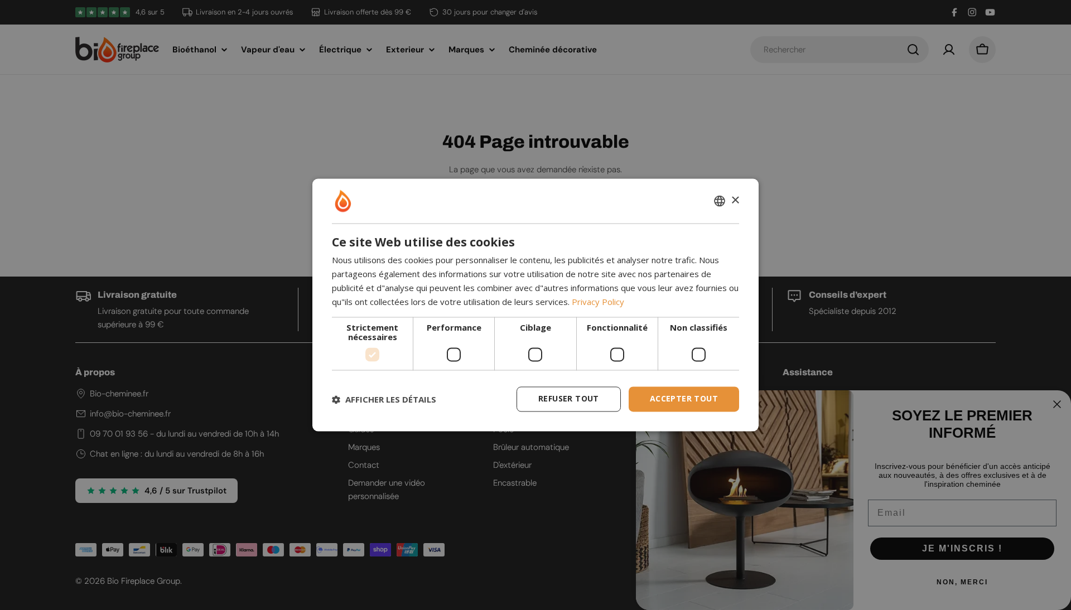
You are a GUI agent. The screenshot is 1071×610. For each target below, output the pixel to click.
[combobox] (719, 200)
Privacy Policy (598, 301)
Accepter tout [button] (684, 399)
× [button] (735, 200)
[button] (384, 399)
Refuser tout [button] (568, 399)
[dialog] (535, 304)
